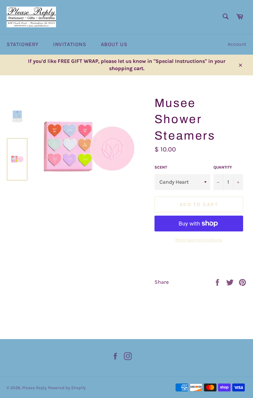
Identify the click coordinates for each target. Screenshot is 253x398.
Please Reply (34, 387)
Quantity (222, 167)
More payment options (198, 240)
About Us (114, 44)
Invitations (69, 44)
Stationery (23, 44)
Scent (161, 167)
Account (237, 44)
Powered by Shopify (67, 387)
